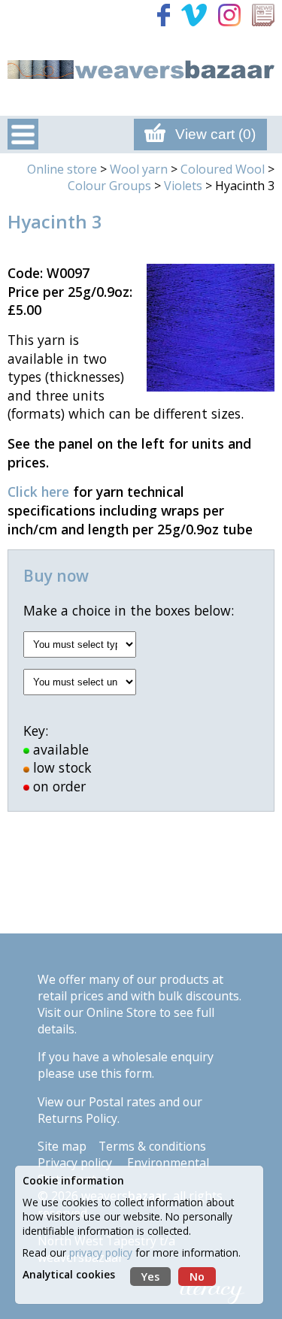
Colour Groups (109, 185)
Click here (38, 492)
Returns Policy (77, 1118)
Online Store (121, 1012)
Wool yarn (139, 169)
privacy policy (100, 1252)
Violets (183, 185)
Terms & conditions (152, 1146)
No (197, 1276)
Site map (62, 1146)
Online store (62, 169)
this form (126, 1073)
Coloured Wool (222, 169)
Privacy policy (75, 1162)
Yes (150, 1276)
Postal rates (122, 1102)
